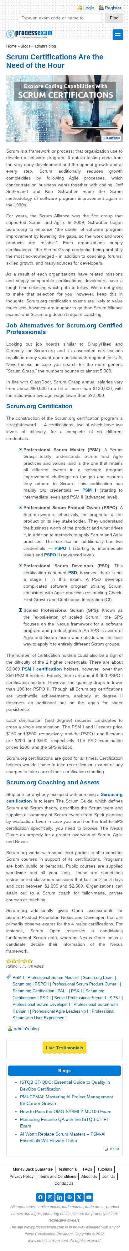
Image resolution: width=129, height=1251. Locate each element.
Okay (14, 961)
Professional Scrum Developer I (41, 1004)
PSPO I (42, 984)
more (114, 1149)
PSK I (76, 991)
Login (88, 7)
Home (11, 46)
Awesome (30, 961)
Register (113, 7)
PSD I (45, 997)
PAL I (63, 991)
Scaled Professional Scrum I (80, 997)
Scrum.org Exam (98, 977)
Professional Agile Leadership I (60, 1011)
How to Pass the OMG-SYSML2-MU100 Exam (65, 1111)
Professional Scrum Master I (54, 977)
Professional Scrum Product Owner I (85, 984)
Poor (9, 961)
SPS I (115, 997)
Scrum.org (22, 984)
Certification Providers (54, 1234)
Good (19, 961)
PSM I (18, 977)
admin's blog (45, 46)
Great (25, 961)
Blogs (25, 46)
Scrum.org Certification (33, 991)
